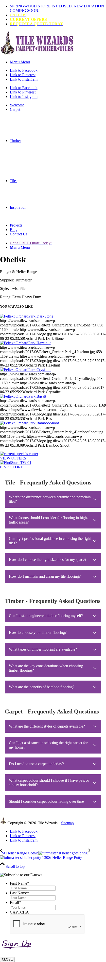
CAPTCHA (19, 912)
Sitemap (67, 823)
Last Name (19, 893)
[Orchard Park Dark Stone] (26, 316)
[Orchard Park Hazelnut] (25, 343)
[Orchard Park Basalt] (23, 396)
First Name (19, 883)
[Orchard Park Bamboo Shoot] (29, 423)
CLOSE (7, 959)
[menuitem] (58, 8)
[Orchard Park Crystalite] (25, 369)
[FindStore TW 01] (15, 462)
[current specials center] (19, 454)
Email (15, 902)
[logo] (37, 53)
